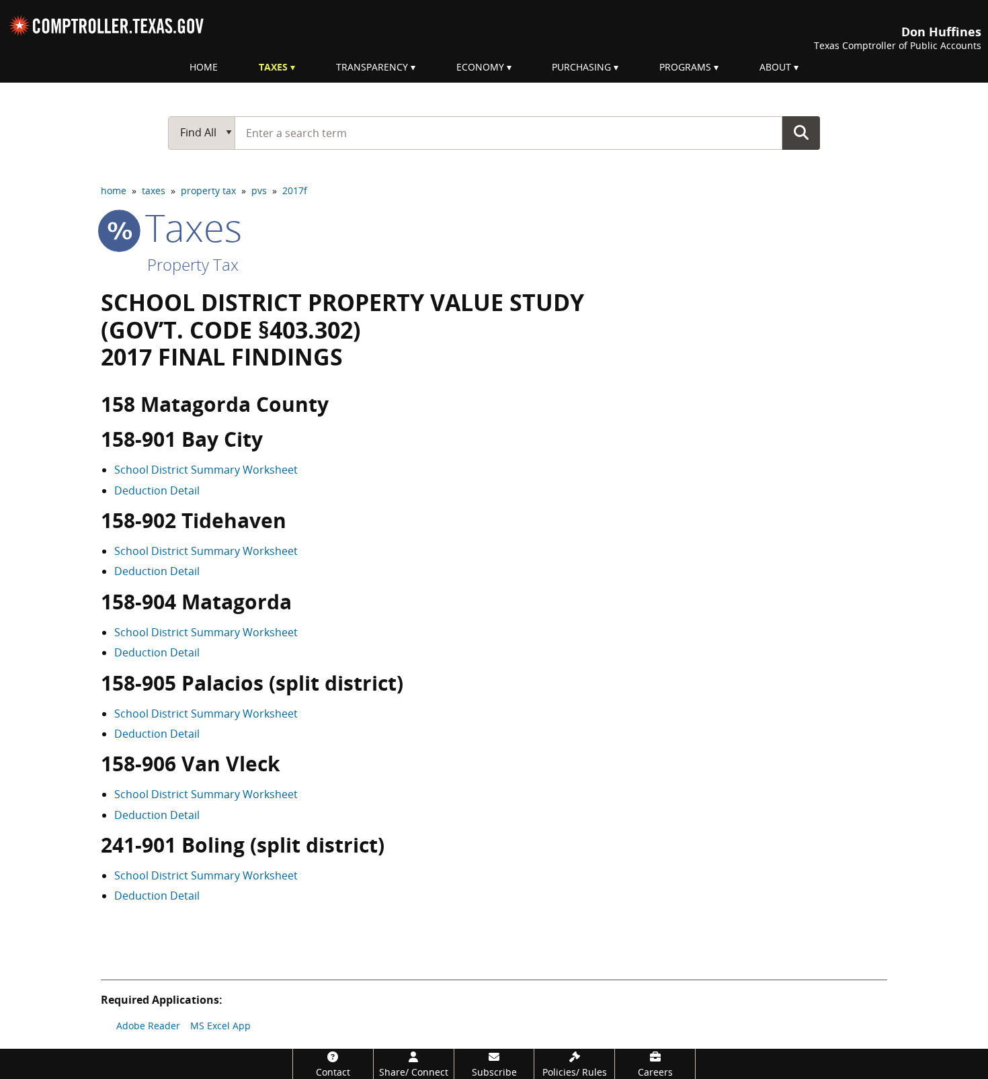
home (113, 190)
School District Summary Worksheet (206, 469)
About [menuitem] (775, 66)
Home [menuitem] (204, 66)
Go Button (801, 132)
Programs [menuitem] (685, 66)
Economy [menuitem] (480, 66)
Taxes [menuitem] (273, 66)
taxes (153, 190)
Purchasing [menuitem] (581, 66)
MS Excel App (220, 1025)
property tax (208, 190)
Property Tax (193, 264)
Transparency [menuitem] (372, 66)
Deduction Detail (157, 490)
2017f (294, 190)
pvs (259, 190)
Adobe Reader (148, 1025)
